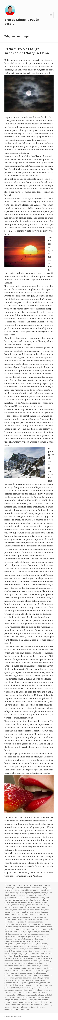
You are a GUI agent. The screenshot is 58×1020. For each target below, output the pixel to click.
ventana (48, 1004)
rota (49, 990)
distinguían (17, 927)
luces (39, 956)
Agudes (37, 893)
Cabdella (7, 905)
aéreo (6, 893)
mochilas (38, 963)
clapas (37, 910)
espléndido (15, 936)
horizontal (20, 949)
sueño (38, 997)
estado (38, 936)
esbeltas (7, 934)
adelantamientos (43, 890)
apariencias (34, 897)
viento (38, 1007)
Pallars (11, 973)
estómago (15, 941)
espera (7, 936)
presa (36, 980)
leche (11, 956)
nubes (6, 970)
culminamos (29, 917)
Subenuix (24, 997)
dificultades (27, 924)
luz (47, 956)
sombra (7, 997)
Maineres (29, 958)
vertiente (32, 1007)
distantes (8, 927)
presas (42, 980)
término (25, 1000)
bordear (36, 902)
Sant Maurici (20, 995)
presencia (8, 983)
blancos (29, 902)
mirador (31, 963)
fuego (16, 946)
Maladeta (41, 958)
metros (17, 963)
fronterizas (8, 946)
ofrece (40, 970)
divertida (25, 927)
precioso (29, 980)
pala (6, 973)
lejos (16, 956)
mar (24, 961)
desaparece (19, 922)
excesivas (38, 941)
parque (23, 973)
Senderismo (35, 888)
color (47, 910)
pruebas (48, 985)
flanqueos (32, 944)
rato (39, 987)
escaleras (26, 934)
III (11, 951)
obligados (20, 970)
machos (7, 958)
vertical (13, 1007)
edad (37, 927)
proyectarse (39, 985)
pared (17, 973)
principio (14, 985)
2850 (6, 890)
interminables (45, 951)
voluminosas (9, 1009)
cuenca (7, 917)
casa (43, 907)
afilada (12, 893)
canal (29, 905)
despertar (19, 924)
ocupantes (33, 970)
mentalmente (45, 961)
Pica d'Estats (36, 978)
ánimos (39, 895)
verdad (7, 1007)
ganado (22, 946)
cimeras (26, 910)
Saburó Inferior (34, 992)
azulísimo (44, 900)
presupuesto (34, 983)
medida (36, 961)
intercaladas (34, 951)
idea (6, 951)
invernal (7, 953)
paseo (43, 973)
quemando (15, 987)
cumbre (37, 917)
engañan (21, 931)
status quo (15, 997)
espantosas (43, 934)
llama (21, 956)
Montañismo (18, 888)
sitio (39, 995)
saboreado (8, 992)
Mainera (22, 958)
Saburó (24, 992)
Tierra (30, 1000)
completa (24, 912)
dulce (32, 927)
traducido (22, 1002)
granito (34, 946)
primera (7, 985)
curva (43, 917)
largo (6, 956)
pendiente (48, 975)
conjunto (32, 912)
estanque (8, 939)
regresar (32, 990)
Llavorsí (27, 956)
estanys (7, 941)
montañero (8, 968)
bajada (7, 902)
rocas (45, 990)
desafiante (44, 919)
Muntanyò (18, 968)
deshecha (40, 922)
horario (7, 949)
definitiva (7, 919)
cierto (20, 910)
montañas (44, 966)
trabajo (14, 1002)
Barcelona (22, 902)
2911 (11, 890)
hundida (50, 949)
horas (13, 949)
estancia (45, 936)
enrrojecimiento (31, 931)
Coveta (27, 914)
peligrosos (38, 975)
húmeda (37, 949)
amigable (19, 895)
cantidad (7, 907)
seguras (29, 995)
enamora (30, 929)
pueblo (7, 987)
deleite (15, 919)
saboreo (17, 992)
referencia (18, 990)
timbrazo (37, 1000)
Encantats (38, 929)
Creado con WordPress (13, 1016)
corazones (19, 914)
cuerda (13, 917)
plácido (16, 980)
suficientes (45, 997)
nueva (12, 970)
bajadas (14, 902)
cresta (32, 914)
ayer (38, 900)
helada (40, 946)
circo (32, 910)
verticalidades (22, 1007)
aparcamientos (10, 897)
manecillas (18, 961)
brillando (43, 902)
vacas (27, 1004)
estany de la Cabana (20, 939)
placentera (8, 980)
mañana (49, 958)
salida (12, 995)
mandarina (8, 961)
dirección (36, 924)
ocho (26, 970)
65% (20, 890)
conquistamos (42, 912)
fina (18, 944)
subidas (31, 997)
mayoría (29, 961)
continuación (9, 914)
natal (24, 968)
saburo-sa (44, 992)
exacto (31, 941)
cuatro (45, 914)
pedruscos (8, 975)
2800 (49, 888)
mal (35, 958)
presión (25, 983)
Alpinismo (8, 888)
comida (7, 912)
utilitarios (21, 1004)
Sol (43, 995)
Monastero (27, 966)
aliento (43, 893)
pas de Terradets (33, 973)
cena (15, 910)
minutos (24, 963)
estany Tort (44, 939)
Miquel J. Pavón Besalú (34, 885)
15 (45, 888)
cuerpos (20, 917)
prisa (21, 985)
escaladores (17, 934)
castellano (8, 910)
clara (42, 910)
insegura (25, 951)
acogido (25, 890)
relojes (39, 990)
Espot (23, 936)
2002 (49, 885)
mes (6, 963)
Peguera (17, 975)
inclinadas (17, 951)
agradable (20, 893)
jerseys (24, 953)
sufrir (6, 1000)
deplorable (22, 919)
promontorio (29, 985)
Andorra (32, 895)
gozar (28, 946)
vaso (43, 1004)
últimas (14, 1004)
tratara (29, 1002)
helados (47, 946)
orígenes (47, 970)
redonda (45, 987)
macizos (14, 958)
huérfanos (29, 949)
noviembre (48, 968)
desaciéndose (33, 919)
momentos (18, 966)
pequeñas (27, 978)
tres (34, 1002)
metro (11, 963)
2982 (15, 890)
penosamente (9, 978)
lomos (33, 956)
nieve (29, 968)
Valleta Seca (35, 1004)
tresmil (39, 1002)
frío (46, 944)
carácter (15, 907)
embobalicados (46, 927)
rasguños (33, 987)
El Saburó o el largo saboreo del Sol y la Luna (26, 51)
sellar (35, 995)
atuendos (15, 900)
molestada (8, 966)
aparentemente (23, 897)
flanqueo (24, 944)
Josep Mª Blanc (41, 953)
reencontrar (8, 990)
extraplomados (10, 944)
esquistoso (30, 936)
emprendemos (20, 929)
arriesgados (44, 897)
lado (50, 953)
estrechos (24, 941)
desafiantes (9, 922)
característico (24, 907)
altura (13, 895)
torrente (7, 1002)
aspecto (7, 900)
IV (12, 953)
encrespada (48, 929)
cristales (39, 914)
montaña (35, 966)
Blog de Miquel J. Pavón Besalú (21, 21)
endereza (8, 931)
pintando (45, 978)
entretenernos (43, 931)
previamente (45, 983)
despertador (9, 924)
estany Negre (34, 939)
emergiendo (9, 929)
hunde (43, 949)
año (44, 895)
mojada (45, 963)
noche (34, 968)
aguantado (29, 893)
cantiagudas (43, 905)
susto (11, 1000)
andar (26, 895)
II (9, 951)
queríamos (24, 987)
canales (35, 905)
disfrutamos (46, 924)
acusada (33, 890)
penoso (19, 978)
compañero (15, 912)
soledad (48, 995)
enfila (15, 931)
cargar (32, 907)
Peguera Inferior (27, 975)
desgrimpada (30, 922)
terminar (17, 1000)
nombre (40, 968)
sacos (6, 995)
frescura (40, 944)
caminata (15, 905)
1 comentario (23, 1009)
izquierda (17, 953)
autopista (32, 900)
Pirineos (27, 888)
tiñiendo (45, 1000)
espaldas (34, 934)
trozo (45, 1002)
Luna (43, 956)
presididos (17, 983)
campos (23, 905)
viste (44, 1007)
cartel (38, 907)
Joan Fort (31, 953)
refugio (25, 990)
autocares (24, 900)
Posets (22, 980)
